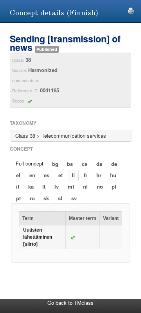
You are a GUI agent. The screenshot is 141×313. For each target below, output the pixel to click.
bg (55, 163)
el (18, 175)
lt (43, 186)
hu (113, 175)
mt (71, 186)
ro (32, 198)
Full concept (29, 163)
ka (31, 186)
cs (84, 163)
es (46, 175)
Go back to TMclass (70, 302)
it (17, 186)
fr (85, 175)
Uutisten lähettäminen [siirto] (37, 237)
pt (18, 198)
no (100, 186)
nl (85, 186)
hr (98, 175)
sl (60, 198)
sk (46, 198)
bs (70, 163)
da (99, 163)
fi (73, 175)
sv (74, 198)
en (32, 175)
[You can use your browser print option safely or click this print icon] (131, 9)
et (60, 175)
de (114, 163)
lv (56, 186)
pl (114, 186)
